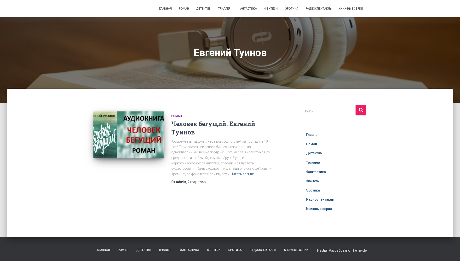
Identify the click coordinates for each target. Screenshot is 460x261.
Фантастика (247, 8)
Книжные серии (351, 8)
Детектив (203, 8)
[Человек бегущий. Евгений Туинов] (128, 135)
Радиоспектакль (318, 8)
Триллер (224, 8)
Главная (165, 8)
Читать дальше (242, 174)
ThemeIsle (359, 250)
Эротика (291, 8)
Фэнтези (271, 8)
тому (197, 182)
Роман (184, 8)
